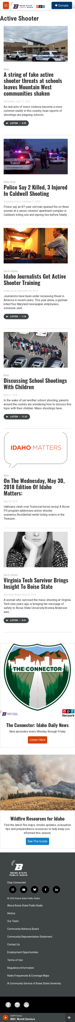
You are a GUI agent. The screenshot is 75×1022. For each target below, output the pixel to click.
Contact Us (13, 944)
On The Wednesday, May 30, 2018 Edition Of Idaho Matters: (34, 486)
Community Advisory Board (23, 929)
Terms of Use (15, 960)
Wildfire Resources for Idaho (37, 818)
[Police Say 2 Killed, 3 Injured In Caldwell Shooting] (36, 156)
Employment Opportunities (22, 952)
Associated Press (12, 201)
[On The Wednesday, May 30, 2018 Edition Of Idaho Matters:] (36, 450)
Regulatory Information (20, 968)
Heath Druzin (10, 290)
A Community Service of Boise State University (34, 983)
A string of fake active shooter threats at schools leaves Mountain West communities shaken (33, 83)
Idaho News (9, 182)
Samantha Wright (12, 594)
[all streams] (70, 1017)
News (6, 69)
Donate (63, 5)
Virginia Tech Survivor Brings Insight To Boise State (36, 583)
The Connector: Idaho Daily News (37, 724)
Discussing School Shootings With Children (35, 383)
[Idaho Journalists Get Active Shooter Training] (36, 245)
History (11, 913)
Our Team (13, 921)
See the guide (37, 841)
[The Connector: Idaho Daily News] (37, 680)
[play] (5, 1017)
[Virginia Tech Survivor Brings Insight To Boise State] (36, 549)
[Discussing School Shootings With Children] (36, 350)
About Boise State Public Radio (25, 905)
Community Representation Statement (29, 936)
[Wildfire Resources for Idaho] (37, 783)
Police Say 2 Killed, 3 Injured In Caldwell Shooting (35, 190)
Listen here (37, 740)
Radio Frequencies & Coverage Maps (28, 975)
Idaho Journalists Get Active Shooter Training (35, 279)
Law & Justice (11, 271)
